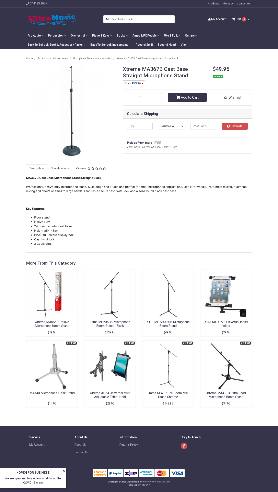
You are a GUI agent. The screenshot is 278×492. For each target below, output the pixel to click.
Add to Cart (189, 97)
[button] (232, 97)
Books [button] (121, 35)
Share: (128, 83)
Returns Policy (128, 444)
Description (37, 168)
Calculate (236, 126)
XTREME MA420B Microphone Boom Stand (168, 324)
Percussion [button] (55, 35)
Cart (240, 19)
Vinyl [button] (184, 44)
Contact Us (243, 3)
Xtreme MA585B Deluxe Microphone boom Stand (52, 324)
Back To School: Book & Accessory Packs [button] (55, 44)
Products (213, 3)
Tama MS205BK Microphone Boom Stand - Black (110, 324)
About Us (228, 3)
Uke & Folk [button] (171, 35)
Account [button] (219, 19)
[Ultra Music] (52, 19)
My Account (37, 444)
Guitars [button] (190, 35)
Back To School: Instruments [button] (109, 44)
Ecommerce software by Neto (155, 481)
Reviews (81, 168)
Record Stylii (144, 44)
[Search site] (108, 19)
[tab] (36, 168)
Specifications (60, 168)
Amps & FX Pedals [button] (144, 35)
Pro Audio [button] (34, 35)
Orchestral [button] (78, 35)
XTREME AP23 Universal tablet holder (226, 324)
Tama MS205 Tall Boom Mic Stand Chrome (168, 395)
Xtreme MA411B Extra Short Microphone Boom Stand (226, 395)
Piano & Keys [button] (100, 35)
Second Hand (167, 44)
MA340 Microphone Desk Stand (52, 393)
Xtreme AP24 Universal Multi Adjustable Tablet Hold (110, 395)
